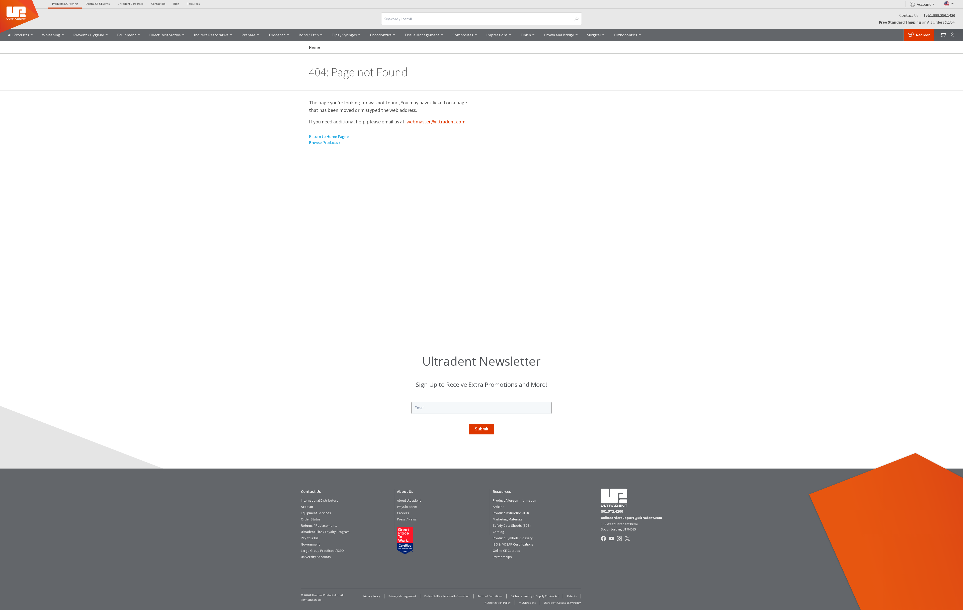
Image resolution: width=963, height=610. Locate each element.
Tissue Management (422, 34)
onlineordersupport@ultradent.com (631, 517)
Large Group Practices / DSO (322, 550)
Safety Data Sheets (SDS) (512, 525)
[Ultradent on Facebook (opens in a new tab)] (604, 539)
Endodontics (380, 34)
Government (310, 544)
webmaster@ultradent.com (436, 121)
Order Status (310, 519)
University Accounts (316, 557)
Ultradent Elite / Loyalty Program (325, 531)
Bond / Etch (309, 34)
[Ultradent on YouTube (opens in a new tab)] (612, 539)
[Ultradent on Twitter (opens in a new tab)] (628, 539)
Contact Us (158, 4)
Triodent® (277, 34)
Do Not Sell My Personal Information (446, 596)
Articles (498, 506)
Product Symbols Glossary (513, 538)
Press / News (407, 519)
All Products (18, 34)
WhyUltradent (407, 506)
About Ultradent (409, 500)
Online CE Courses (506, 550)
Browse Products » (325, 142)
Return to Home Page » (329, 136)
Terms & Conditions (490, 596)
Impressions (497, 34)
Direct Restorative (165, 34)
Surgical (594, 34)
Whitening (51, 34)
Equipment (126, 34)
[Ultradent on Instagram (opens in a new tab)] (620, 539)
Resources (193, 4)
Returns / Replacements (319, 525)
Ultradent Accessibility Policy (562, 602)
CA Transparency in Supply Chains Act (535, 596)
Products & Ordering (65, 4)
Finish (526, 34)
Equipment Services (316, 513)
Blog (176, 4)
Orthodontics (625, 34)
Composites (462, 34)
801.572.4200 (612, 511)
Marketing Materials (507, 519)
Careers (403, 513)
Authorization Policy (498, 602)
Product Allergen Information (514, 500)
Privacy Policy (371, 596)
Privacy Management (402, 596)
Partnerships (502, 557)
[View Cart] (943, 35)
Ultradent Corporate (130, 4)
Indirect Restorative (211, 34)
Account (307, 506)
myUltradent (527, 602)
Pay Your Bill (309, 538)
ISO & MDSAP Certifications (513, 544)
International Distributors (319, 500)
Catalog (498, 531)
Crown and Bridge (559, 34)
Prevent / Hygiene (88, 34)
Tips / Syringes (344, 34)
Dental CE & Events (98, 4)
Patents (572, 596)
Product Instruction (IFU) (511, 513)
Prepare (248, 34)
